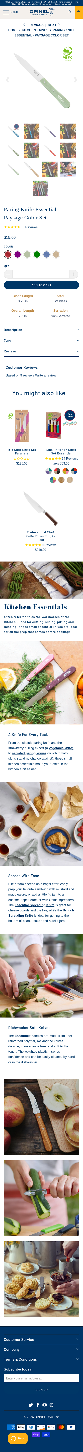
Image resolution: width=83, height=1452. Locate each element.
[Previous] (8, 80)
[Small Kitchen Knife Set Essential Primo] (74, 471)
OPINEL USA (44, 1417)
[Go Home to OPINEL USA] (41, 12)
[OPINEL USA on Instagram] (52, 1405)
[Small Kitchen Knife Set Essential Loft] (57, 471)
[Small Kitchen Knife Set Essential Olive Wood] (61, 480)
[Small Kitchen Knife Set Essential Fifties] (65, 471)
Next (52, 25)
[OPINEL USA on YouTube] (45, 1405)
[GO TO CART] (79, 12)
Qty (6, 266)
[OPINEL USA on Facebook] (38, 1405)
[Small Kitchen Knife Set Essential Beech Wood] (70, 480)
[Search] (71, 12)
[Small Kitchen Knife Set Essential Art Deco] (49, 471)
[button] (41, 329)
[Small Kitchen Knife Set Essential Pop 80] (53, 480)
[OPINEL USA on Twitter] (31, 1405)
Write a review (45, 375)
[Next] (75, 80)
